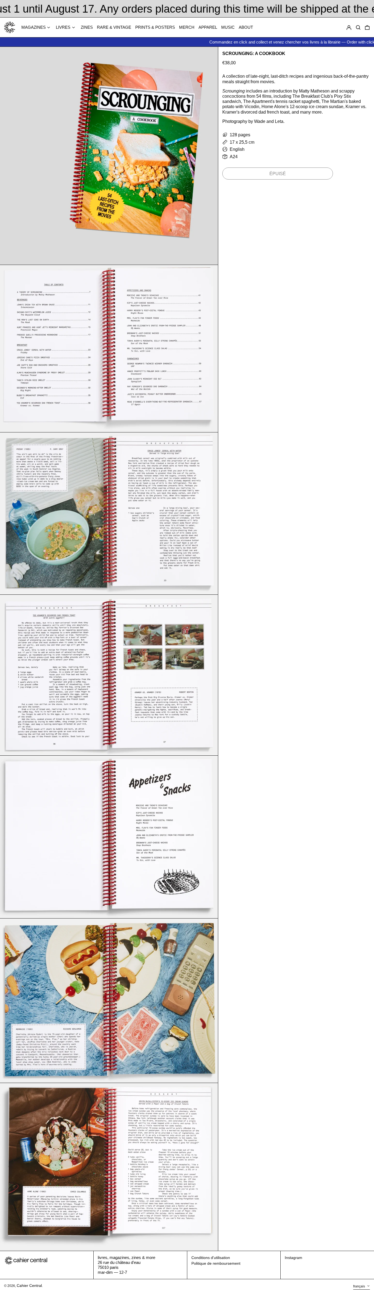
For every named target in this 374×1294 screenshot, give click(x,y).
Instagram (293, 1257)
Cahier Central (29, 1285)
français (359, 1286)
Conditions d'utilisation (210, 1257)
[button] (367, 27)
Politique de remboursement (215, 1263)
